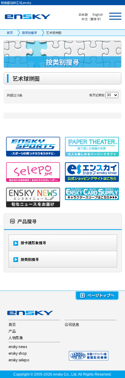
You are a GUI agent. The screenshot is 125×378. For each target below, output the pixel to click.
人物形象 (15, 337)
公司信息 (72, 324)
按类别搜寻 (29, 32)
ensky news (17, 346)
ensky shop (17, 353)
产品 (12, 331)
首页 (10, 32)
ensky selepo (18, 359)
